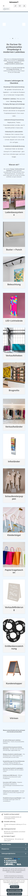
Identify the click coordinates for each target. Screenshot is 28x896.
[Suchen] (15, 5)
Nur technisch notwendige (14, 890)
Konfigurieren (14, 886)
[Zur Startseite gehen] (14, 2)
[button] (12, 38)
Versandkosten (6, 870)
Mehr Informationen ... (14, 884)
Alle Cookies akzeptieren (14, 894)
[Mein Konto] (24, 5)
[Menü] (3, 5)
